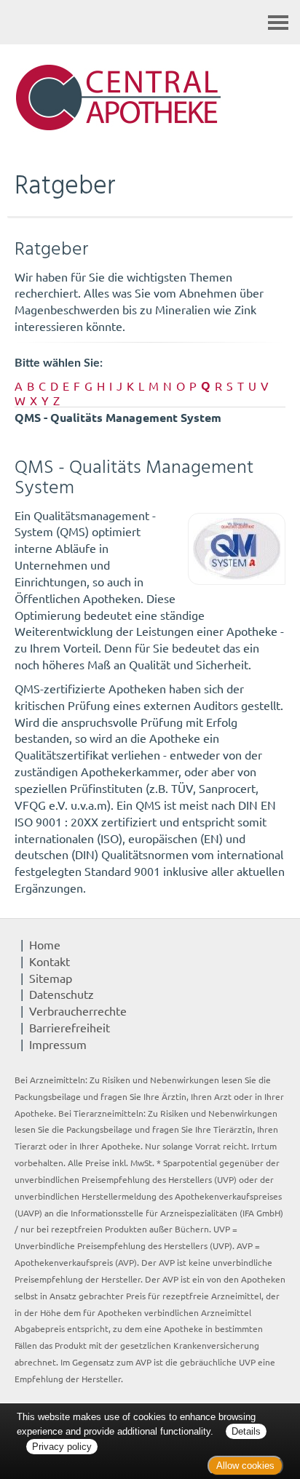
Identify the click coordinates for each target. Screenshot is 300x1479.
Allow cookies (245, 1465)
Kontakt (49, 961)
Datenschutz (61, 993)
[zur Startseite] (150, 98)
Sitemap (50, 977)
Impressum (58, 1044)
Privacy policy (62, 1446)
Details (246, 1431)
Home (44, 944)
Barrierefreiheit (69, 1027)
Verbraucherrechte (78, 1010)
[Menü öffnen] (278, 22)
